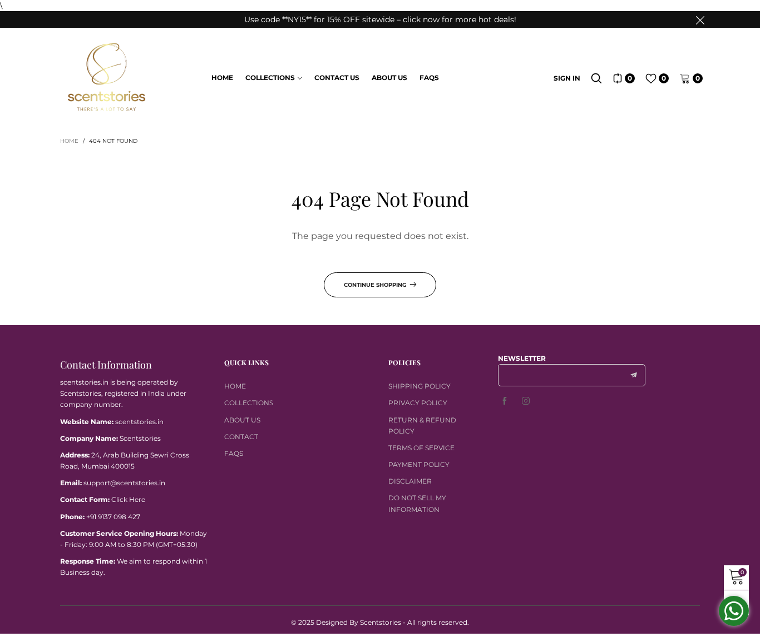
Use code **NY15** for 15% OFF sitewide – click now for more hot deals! (380, 19)
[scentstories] (106, 77)
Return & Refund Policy (422, 425)
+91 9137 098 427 (113, 516)
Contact (241, 436)
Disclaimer (410, 481)
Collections (270, 77)
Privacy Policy (417, 403)
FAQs (429, 77)
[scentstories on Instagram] (525, 401)
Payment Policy (419, 464)
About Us (389, 77)
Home (222, 77)
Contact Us (336, 77)
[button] (633, 375)
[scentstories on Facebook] (504, 401)
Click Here (128, 499)
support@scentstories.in (124, 483)
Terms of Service (421, 448)
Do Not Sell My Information (417, 503)
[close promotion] (700, 19)
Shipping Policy (419, 386)
